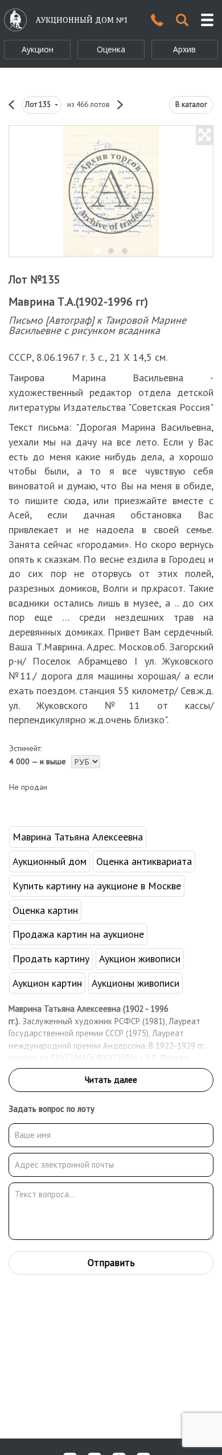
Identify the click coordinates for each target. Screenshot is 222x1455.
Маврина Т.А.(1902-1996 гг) (78, 301)
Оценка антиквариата (144, 861)
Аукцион (38, 49)
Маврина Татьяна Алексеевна (78, 836)
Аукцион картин (47, 983)
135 (38, 104)
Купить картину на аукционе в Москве (97, 885)
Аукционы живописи (135, 983)
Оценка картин (45, 910)
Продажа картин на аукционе (78, 934)
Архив (184, 49)
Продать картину (51, 958)
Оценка (111, 49)
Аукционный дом (50, 861)
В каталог (191, 104)
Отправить (111, 1262)
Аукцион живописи (139, 958)
